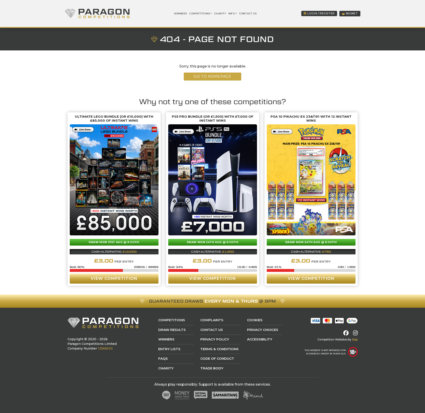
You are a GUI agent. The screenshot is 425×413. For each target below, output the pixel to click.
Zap (355, 339)
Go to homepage (212, 76)
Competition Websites (332, 339)
